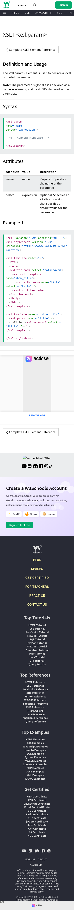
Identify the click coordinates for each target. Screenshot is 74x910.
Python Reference (35, 696)
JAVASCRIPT (43, 12)
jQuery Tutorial (37, 664)
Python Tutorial (37, 643)
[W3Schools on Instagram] (46, 466)
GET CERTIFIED (37, 577)
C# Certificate (37, 832)
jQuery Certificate (37, 821)
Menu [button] (21, 5)
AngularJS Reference (35, 718)
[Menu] (4, 13)
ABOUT (42, 859)
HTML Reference (35, 682)
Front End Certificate (37, 807)
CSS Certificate (37, 800)
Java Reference (35, 714)
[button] (35, 5)
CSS (27, 12)
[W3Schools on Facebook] (41, 466)
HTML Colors (35, 710)
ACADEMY (36, 864)
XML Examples (35, 775)
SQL (59, 12)
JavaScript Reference (35, 689)
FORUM (30, 859)
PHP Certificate (37, 818)
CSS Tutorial (37, 628)
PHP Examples (35, 768)
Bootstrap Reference (35, 703)
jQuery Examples (35, 778)
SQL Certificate (37, 810)
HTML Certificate (37, 796)
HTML (15, 12)
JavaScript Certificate (37, 803)
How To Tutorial (37, 635)
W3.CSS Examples (35, 760)
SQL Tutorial (37, 639)
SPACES (37, 568)
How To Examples (35, 750)
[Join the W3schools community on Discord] (35, 466)
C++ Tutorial (37, 660)
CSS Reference (35, 685)
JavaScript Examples (35, 746)
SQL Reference (35, 693)
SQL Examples (35, 753)
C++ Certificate (37, 828)
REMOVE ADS (37, 415)
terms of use (39, 889)
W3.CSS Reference (35, 700)
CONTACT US (37, 604)
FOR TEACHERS (37, 586)
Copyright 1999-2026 (26, 897)
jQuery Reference (35, 721)
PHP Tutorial (37, 653)
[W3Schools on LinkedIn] (29, 466)
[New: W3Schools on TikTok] (50, 466)
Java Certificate (37, 825)
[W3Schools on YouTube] (24, 466)
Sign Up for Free (19, 525)
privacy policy (36, 891)
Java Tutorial (37, 657)
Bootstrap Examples (35, 764)
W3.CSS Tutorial (37, 646)
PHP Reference (35, 707)
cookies (50, 889)
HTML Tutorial (37, 625)
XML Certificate (37, 835)
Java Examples (35, 771)
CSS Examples (35, 743)
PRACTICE (37, 595)
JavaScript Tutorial (37, 632)
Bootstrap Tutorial (37, 650)
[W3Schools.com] (37, 551)
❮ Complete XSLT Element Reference (31, 50)
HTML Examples (35, 739)
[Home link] (6, 4)
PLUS (37, 559)
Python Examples (35, 757)
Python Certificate (37, 814)
